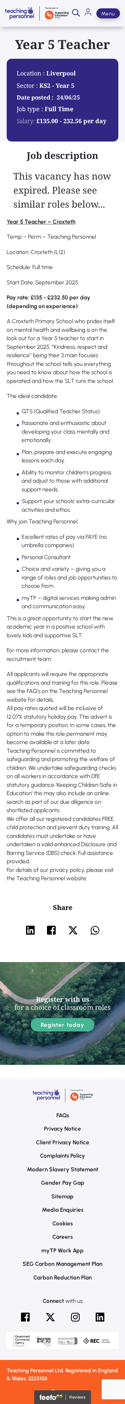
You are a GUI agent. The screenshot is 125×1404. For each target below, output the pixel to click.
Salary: (26, 121)
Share (62, 907)
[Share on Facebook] (51, 930)
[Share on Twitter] (73, 930)
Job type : (31, 109)
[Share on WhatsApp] (95, 930)
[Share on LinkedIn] (30, 930)
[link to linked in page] (100, 1317)
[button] (76, 13)
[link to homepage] (37, 13)
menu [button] (108, 14)
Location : (31, 73)
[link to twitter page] (50, 1317)
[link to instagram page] (75, 1317)
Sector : (28, 85)
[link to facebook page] (25, 1317)
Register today (62, 1024)
